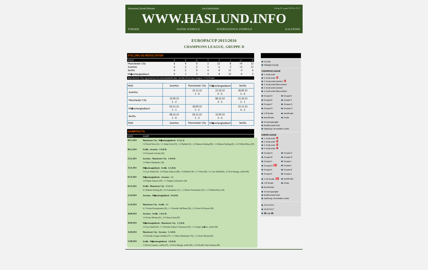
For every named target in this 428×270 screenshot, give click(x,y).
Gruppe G (287, 104)
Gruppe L (287, 174)
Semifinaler (288, 113)
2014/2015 (268, 205)
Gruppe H (287, 108)
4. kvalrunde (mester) (273, 88)
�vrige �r (268, 213)
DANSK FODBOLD (188, 29)
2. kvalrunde (269, 78)
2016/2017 (268, 209)
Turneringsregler (271, 122)
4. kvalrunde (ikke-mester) (275, 91)
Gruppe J (287, 165)
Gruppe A (268, 96)
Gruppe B (267, 100)
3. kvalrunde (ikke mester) (275, 84)
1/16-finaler (269, 179)
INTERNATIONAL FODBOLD (234, 29)
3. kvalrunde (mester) (273, 81)
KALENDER (292, 29)
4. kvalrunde (269, 148)
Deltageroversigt (270, 65)
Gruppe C (267, 104)
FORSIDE (133, 29)
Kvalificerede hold (271, 125)
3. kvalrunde (269, 145)
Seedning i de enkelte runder (276, 129)
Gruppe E (287, 96)
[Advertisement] (214, 258)
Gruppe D (268, 108)
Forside (267, 62)
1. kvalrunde (269, 74)
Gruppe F (287, 100)
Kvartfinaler (268, 118)
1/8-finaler (268, 113)
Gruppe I (287, 161)
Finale (286, 118)
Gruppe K (287, 170)
